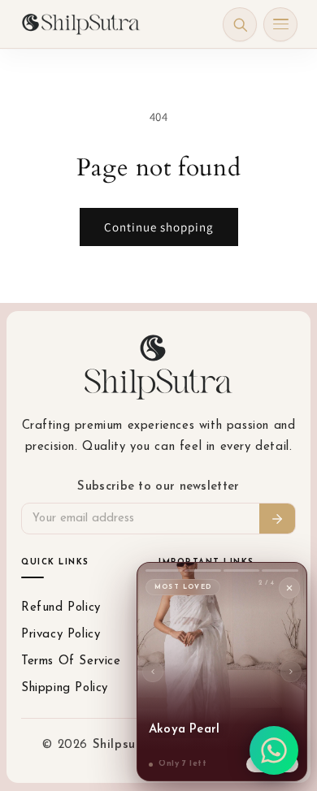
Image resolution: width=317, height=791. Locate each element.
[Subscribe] (277, 519)
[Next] (291, 671)
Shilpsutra (126, 745)
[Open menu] (280, 24)
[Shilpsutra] (80, 24)
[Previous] (152, 671)
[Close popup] (289, 588)
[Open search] (240, 24)
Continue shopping (159, 227)
